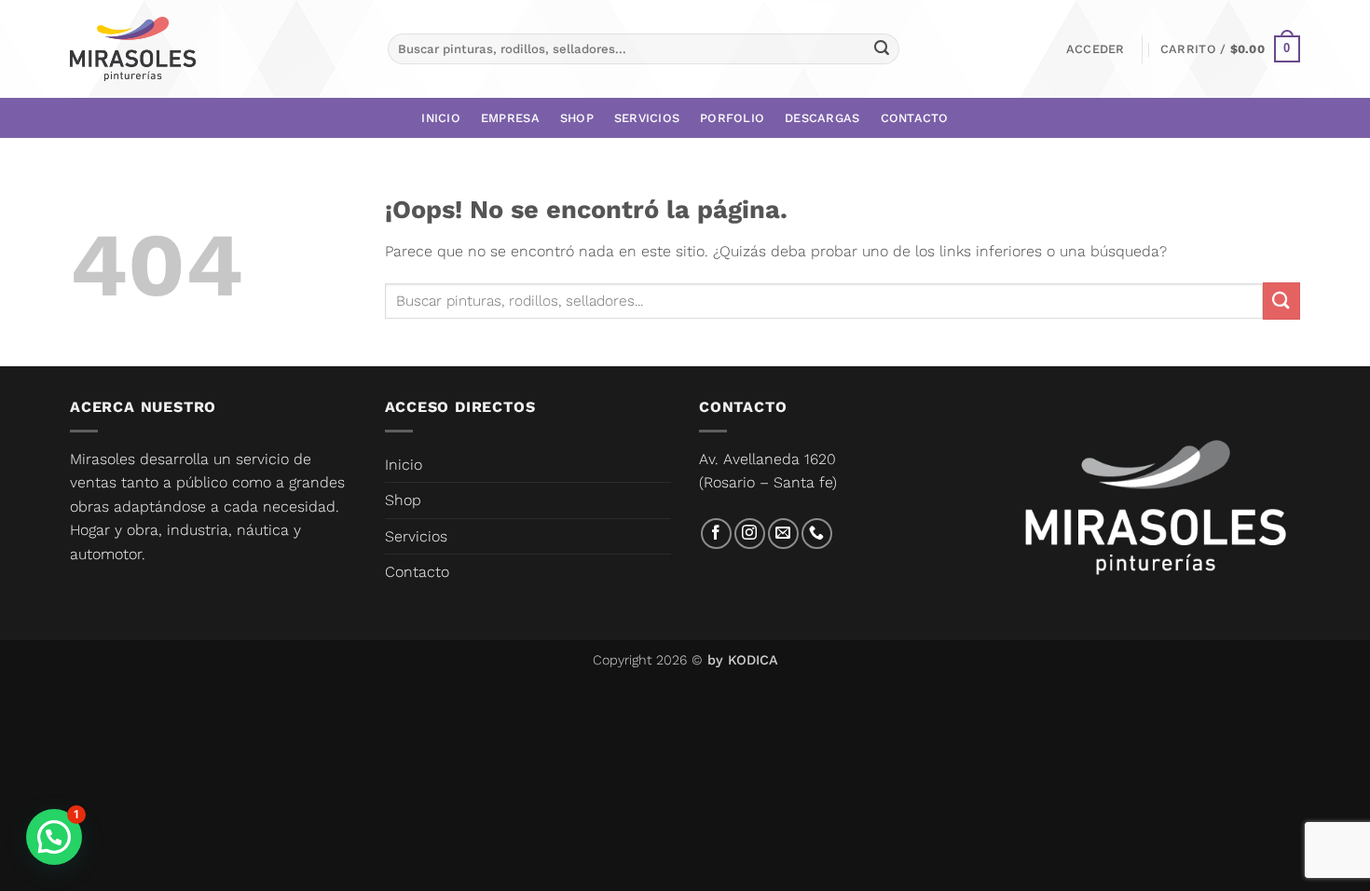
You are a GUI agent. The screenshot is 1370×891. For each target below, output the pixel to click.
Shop (577, 118)
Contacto (915, 118)
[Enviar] (881, 49)
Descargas (822, 118)
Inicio (440, 118)
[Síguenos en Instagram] (749, 533)
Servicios (646, 118)
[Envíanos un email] (783, 533)
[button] (1095, 49)
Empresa (510, 118)
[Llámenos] (816, 533)
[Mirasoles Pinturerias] (133, 49)
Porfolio (732, 118)
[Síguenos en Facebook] (716, 533)
